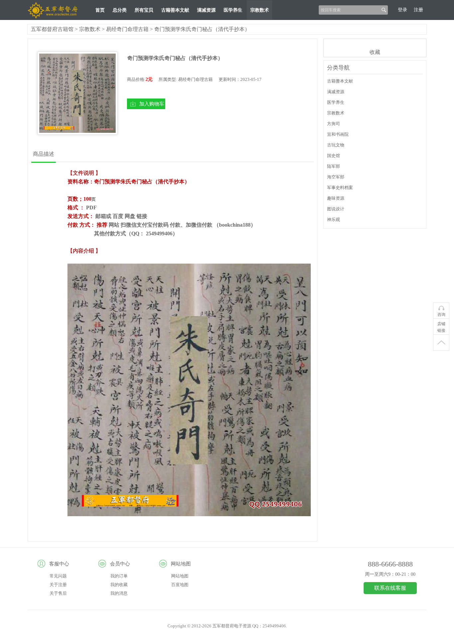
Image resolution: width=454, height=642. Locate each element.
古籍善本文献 (175, 10)
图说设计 (335, 208)
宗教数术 (259, 10)
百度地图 (179, 584)
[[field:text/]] (77, 93)
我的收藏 (119, 584)
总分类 (120, 10)
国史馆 (333, 155)
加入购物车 (151, 104)
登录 (402, 9)
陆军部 (333, 166)
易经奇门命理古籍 (127, 29)
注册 (418, 9)
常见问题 (58, 575)
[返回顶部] (441, 343)
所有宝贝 (144, 10)
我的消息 (119, 593)
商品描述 (43, 154)
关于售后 (58, 593)
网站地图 (179, 575)
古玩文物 (335, 144)
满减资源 (206, 10)
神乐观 (333, 219)
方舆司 (333, 123)
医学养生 (233, 10)
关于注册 (58, 584)
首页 (100, 10)
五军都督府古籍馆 (52, 29)
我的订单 (119, 575)
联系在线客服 (390, 588)
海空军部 (335, 176)
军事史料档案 (340, 187)
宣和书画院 (338, 134)
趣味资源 (335, 198)
